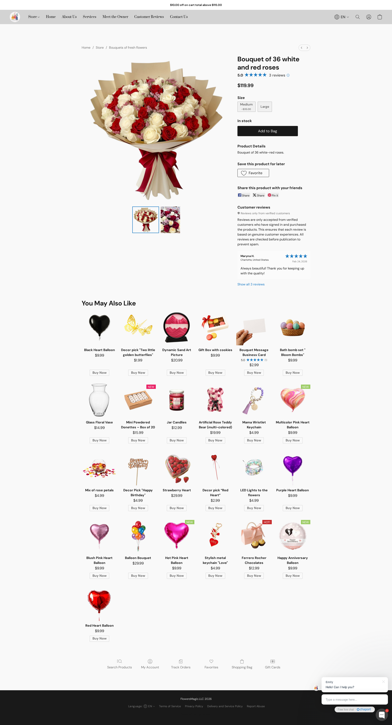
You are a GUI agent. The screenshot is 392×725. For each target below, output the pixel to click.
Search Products (119, 667)
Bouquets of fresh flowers (128, 47)
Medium (246, 106)
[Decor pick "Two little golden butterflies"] (138, 327)
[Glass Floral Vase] (99, 400)
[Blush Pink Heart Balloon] (99, 535)
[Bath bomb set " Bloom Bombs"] (292, 327)
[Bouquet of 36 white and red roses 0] (145, 220)
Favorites (211, 667)
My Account (150, 667)
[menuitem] (301, 48)
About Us (69, 17)
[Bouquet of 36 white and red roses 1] (170, 220)
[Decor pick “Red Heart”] (215, 467)
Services (89, 17)
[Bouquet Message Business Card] (254, 327)
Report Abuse (256, 706)
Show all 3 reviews (251, 284)
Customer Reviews (149, 17)
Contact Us (179, 17)
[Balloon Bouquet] (138, 535)
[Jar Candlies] (176, 400)
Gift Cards (272, 667)
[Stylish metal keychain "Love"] (215, 535)
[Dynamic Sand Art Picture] (176, 327)
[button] (15, 17)
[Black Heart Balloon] (99, 327)
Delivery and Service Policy (225, 706)
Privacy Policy (194, 706)
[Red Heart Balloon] (99, 603)
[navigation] (341, 17)
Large (265, 106)
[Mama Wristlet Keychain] (254, 400)
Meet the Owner (115, 17)
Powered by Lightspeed (196, 714)
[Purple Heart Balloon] (292, 467)
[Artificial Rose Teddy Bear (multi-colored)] (215, 400)
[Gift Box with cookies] (215, 327)
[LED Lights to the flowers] (254, 467)
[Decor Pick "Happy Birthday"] (138, 467)
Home (51, 17)
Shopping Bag (242, 667)
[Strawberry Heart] (176, 467)
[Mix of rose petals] (99, 467)
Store (33, 17)
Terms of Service (170, 706)
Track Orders (180, 667)
